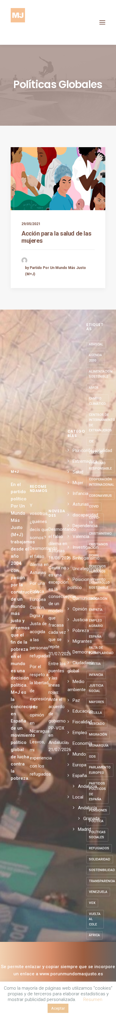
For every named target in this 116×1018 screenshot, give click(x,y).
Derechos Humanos (97, 569)
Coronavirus (100, 496)
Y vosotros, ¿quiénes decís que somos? (39, 521)
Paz (76, 700)
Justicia (80, 619)
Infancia (80, 493)
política (96, 821)
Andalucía (87, 808)
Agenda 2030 (95, 357)
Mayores (96, 702)
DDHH (93, 555)
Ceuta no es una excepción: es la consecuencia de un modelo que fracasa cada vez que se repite (58, 607)
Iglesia (95, 664)
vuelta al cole (95, 919)
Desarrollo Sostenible (99, 585)
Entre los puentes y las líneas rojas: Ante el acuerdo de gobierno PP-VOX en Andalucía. (58, 703)
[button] (102, 22)
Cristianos (98, 544)
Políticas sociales (97, 834)
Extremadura (85, 461)
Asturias (81, 504)
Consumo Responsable (100, 465)
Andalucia (87, 786)
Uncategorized (87, 568)
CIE (91, 441)
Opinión (80, 609)
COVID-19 (94, 520)
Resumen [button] (92, 999)
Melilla (95, 713)
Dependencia (85, 525)
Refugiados (99, 848)
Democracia (84, 652)
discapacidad (85, 515)
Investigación (85, 547)
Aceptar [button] (58, 1008)
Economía (82, 743)
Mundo (79, 754)
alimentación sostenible (100, 374)
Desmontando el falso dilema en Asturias (58, 540)
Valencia (81, 536)
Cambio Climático (97, 401)
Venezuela (98, 892)
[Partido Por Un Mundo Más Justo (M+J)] (18, 22)
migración (98, 734)
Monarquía (99, 746)
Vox (92, 903)
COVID (94, 506)
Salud (78, 472)
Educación (83, 711)
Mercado (97, 724)
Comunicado (85, 598)
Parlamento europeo (100, 770)
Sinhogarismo (86, 558)
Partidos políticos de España (97, 791)
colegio (96, 452)
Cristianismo (100, 534)
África (94, 935)
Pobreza (81, 630)
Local (78, 797)
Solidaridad (99, 859)
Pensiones (98, 810)
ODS (92, 757)
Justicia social (96, 688)
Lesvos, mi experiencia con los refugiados (41, 758)
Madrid (84, 829)
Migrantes (82, 641)
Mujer (78, 482)
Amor (93, 388)
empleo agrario (96, 623)
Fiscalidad (82, 722)
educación (98, 599)
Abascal (96, 344)
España (80, 775)
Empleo (80, 732)
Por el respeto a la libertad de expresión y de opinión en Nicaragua (39, 699)
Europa (79, 765)
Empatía (96, 610)
